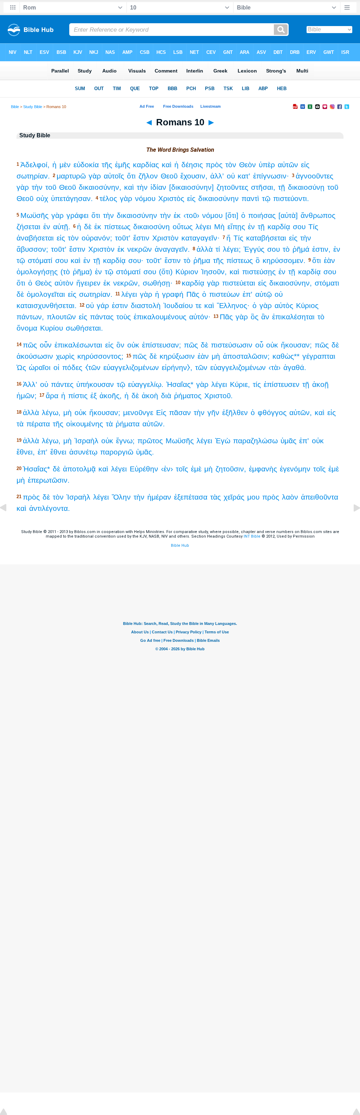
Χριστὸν (165, 238)
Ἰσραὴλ (86, 441)
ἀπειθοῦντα (319, 497)
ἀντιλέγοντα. (49, 508)
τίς (257, 384)
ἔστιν (141, 238)
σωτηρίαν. (33, 176)
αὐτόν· (200, 317)
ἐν (46, 227)
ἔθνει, (26, 452)
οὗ (259, 345)
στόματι (327, 283)
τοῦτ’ (122, 238)
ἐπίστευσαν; (161, 345)
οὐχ (42, 198)
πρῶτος (150, 441)
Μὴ (219, 227)
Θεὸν (247, 165)
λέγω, (51, 412)
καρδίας (146, 165)
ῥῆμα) (82, 272)
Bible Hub (180, 545)
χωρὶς (65, 356)
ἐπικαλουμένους (160, 317)
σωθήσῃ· (158, 283)
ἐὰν (329, 260)
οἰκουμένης (84, 424)
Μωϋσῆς (34, 215)
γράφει (77, 215)
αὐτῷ (263, 294)
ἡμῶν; (27, 395)
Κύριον (186, 272)
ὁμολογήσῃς (37, 272)
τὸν (230, 165)
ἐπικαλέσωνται (78, 345)
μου (253, 497)
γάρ (103, 305)
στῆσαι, (263, 187)
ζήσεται (28, 227)
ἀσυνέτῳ (83, 452)
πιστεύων (224, 294)
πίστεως (117, 227)
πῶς (30, 345)
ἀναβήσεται (35, 238)
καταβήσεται (266, 238)
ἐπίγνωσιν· (271, 176)
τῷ (266, 198)
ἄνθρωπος (318, 215)
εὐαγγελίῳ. (145, 384)
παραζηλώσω (255, 441)
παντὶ (250, 198)
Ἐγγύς (254, 249)
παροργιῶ (116, 452)
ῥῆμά (300, 249)
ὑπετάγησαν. (72, 198)
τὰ (20, 424)
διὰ (166, 395)
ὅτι (131, 176)
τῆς (107, 165)
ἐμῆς (122, 165)
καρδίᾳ (279, 227)
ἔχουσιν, (193, 176)
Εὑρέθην (144, 469)
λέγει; (232, 249)
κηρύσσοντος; (100, 356)
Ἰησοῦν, (214, 272)
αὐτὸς (284, 305)
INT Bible (252, 536)
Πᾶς (192, 294)
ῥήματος (187, 395)
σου (299, 227)
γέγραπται (318, 356)
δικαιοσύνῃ (306, 187)
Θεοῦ (169, 176)
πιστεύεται (238, 283)
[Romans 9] (9, 523)
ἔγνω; (125, 441)
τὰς (215, 497)
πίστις (78, 395)
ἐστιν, (321, 249)
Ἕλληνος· (233, 305)
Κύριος (307, 305)
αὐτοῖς (114, 176)
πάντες (62, 384)
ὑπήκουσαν (95, 384)
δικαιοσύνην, (100, 187)
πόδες (72, 367)
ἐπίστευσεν (282, 384)
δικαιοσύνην (218, 198)
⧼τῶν (93, 367)
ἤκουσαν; (296, 345)
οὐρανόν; (97, 238)
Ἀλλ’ (30, 384)
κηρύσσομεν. (284, 260)
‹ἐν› (167, 469)
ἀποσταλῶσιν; (246, 356)
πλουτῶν (61, 317)
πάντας (102, 317)
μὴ (216, 356)
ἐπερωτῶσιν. (49, 480)
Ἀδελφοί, (35, 165)
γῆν (213, 412)
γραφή (173, 294)
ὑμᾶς (288, 441)
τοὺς (123, 317)
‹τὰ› (275, 367)
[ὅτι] (231, 215)
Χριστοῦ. (218, 395)
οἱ (56, 367)
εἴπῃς (236, 227)
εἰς (305, 165)
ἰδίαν (158, 187)
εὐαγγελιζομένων (131, 367)
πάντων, (30, 317)
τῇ (281, 187)
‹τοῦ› (191, 215)
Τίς (313, 227)
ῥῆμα (201, 260)
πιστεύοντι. (291, 198)
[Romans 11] (351, 523)
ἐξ (93, 395)
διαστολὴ (146, 305)
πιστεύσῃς (259, 272)
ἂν (265, 317)
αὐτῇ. (61, 227)
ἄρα (52, 395)
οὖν (46, 345)
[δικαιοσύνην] (191, 187)
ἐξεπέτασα (190, 497)
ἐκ (177, 215)
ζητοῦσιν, (231, 469)
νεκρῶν (139, 249)
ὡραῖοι (40, 367)
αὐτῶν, (300, 412)
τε (198, 305)
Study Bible (32, 107)
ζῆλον (148, 176)
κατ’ (244, 176)
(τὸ (65, 272)
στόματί (40, 260)
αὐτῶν (288, 165)
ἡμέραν (159, 497)
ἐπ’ (247, 294)
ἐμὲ (196, 469)
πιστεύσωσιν (231, 345)
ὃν (120, 345)
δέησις (192, 165)
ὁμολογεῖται (46, 294)
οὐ (231, 176)
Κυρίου (51, 328)
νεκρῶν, (126, 283)
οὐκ (133, 345)
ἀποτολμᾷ (79, 469)
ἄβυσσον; (32, 249)
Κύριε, (240, 384)
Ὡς (21, 367)
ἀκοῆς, (110, 395)
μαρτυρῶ (71, 176)
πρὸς (214, 165)
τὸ (286, 249)
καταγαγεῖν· (200, 238)
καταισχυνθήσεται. (47, 305)
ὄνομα (27, 328)
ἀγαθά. (294, 367)
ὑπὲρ (267, 165)
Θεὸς (43, 283)
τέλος (108, 198)
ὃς (254, 317)
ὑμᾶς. (145, 452)
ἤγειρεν (88, 283)
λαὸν (290, 497)
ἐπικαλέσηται (293, 317)
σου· (135, 260)
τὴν (37, 187)
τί (218, 249)
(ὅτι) (166, 272)
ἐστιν (120, 305)
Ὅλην (121, 497)
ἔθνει (58, 452)
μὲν (65, 165)
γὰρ (95, 176)
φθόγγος (272, 412)
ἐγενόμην (295, 469)
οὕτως (183, 227)
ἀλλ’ (217, 176)
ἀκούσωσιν (35, 356)
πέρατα (38, 424)
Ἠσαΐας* (179, 384)
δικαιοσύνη (151, 227)
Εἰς (161, 412)
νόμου (145, 198)
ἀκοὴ (150, 395)
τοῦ (50, 187)
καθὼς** (286, 356)
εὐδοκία (86, 165)
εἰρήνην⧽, (177, 367)
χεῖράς (234, 497)
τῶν (201, 367)
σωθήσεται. (84, 328)
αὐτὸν (63, 283)
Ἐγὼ (222, 441)
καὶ (167, 165)
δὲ (87, 227)
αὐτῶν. (153, 424)
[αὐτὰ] (288, 215)
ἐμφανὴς (263, 469)
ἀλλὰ (205, 249)
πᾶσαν (180, 412)
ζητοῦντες (232, 187)
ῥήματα (128, 424)
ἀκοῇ (320, 384)
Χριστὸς (171, 198)
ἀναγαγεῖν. (172, 249)
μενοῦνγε (138, 412)
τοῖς (182, 469)
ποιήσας (262, 215)
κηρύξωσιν (177, 356)
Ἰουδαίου (178, 305)
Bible (15, 107)
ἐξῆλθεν (235, 412)
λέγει (203, 227)
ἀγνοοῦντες (314, 176)
